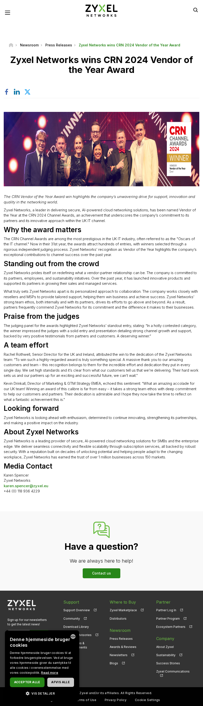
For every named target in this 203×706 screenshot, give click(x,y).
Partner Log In (166, 610)
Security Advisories (77, 635)
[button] (42, 693)
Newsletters (118, 655)
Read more (49, 672)
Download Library (76, 627)
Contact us (101, 573)
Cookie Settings (147, 700)
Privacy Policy (116, 700)
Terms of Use (85, 700)
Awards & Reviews (123, 647)
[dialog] (42, 665)
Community (71, 618)
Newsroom (120, 630)
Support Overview (76, 610)
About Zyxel (165, 647)
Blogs (114, 663)
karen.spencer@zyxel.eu (26, 485)
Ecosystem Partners (170, 627)
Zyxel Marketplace (123, 610)
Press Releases (121, 639)
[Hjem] (11, 45)
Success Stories (168, 663)
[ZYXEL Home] (101, 10)
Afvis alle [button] (60, 682)
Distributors (118, 618)
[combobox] (73, 636)
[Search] (195, 10)
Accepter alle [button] (27, 682)
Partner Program (168, 618)
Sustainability (166, 655)
